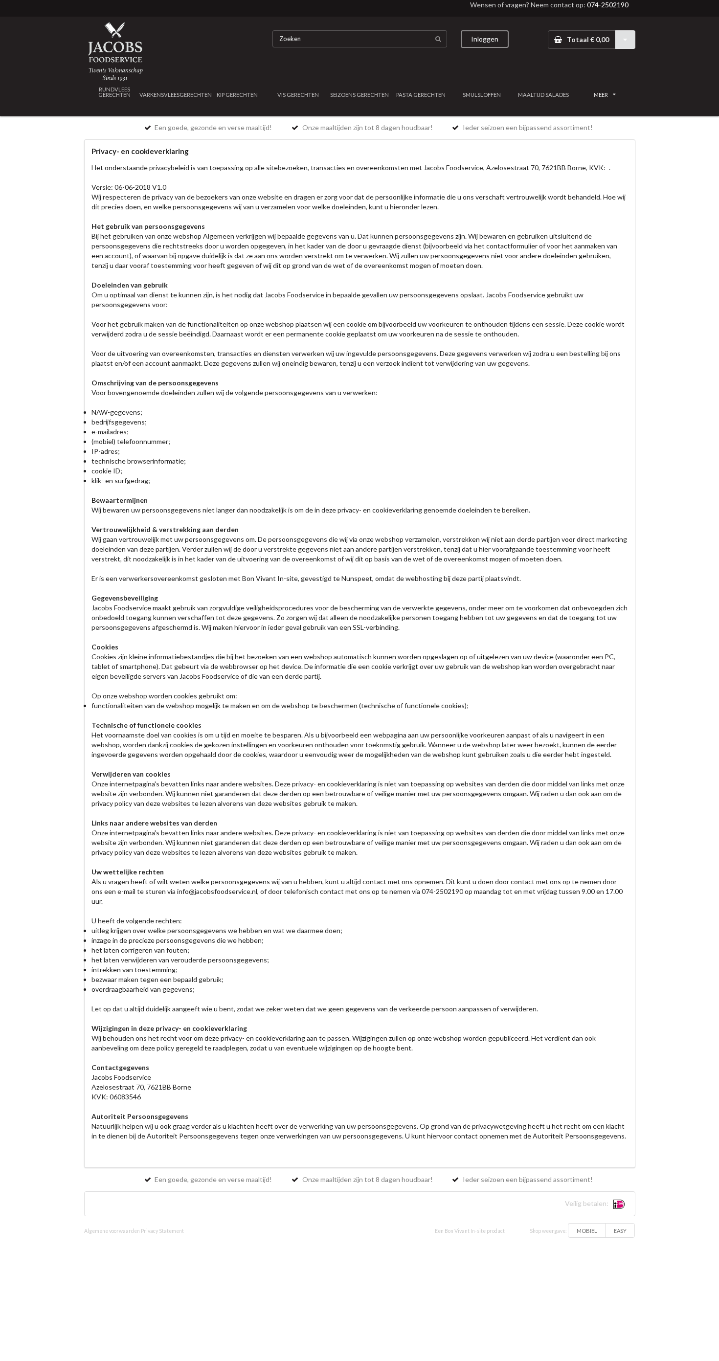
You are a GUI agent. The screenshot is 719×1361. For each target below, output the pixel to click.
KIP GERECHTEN (237, 94)
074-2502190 (608, 4)
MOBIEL (587, 1230)
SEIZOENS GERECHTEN (359, 94)
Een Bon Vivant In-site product (470, 1231)
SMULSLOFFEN (482, 94)
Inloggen (484, 39)
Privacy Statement (162, 1231)
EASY (620, 1230)
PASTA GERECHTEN (421, 94)
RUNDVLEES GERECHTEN (114, 92)
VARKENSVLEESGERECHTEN (175, 94)
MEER (601, 94)
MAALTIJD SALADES (543, 94)
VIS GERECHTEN (298, 94)
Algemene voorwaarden (112, 1231)
